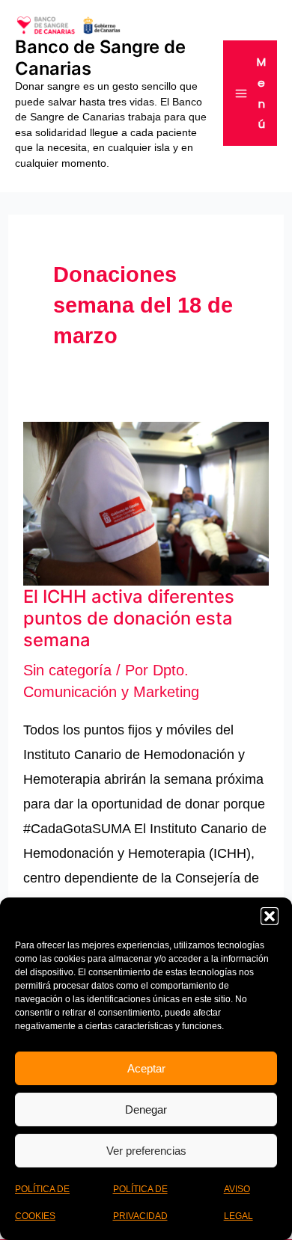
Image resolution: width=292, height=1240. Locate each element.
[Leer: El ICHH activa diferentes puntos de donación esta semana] (146, 502)
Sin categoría (67, 670)
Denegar (146, 1109)
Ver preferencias (146, 1150)
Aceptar (146, 1068)
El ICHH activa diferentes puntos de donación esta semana (128, 618)
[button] (269, 916)
